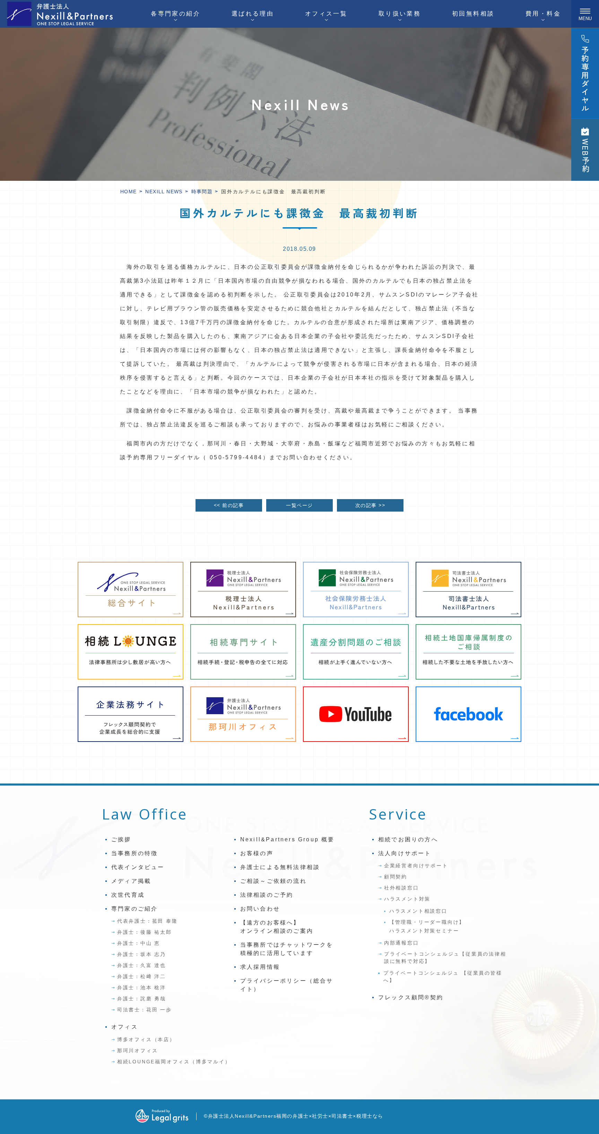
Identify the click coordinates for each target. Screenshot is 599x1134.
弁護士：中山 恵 (138, 943)
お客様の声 (257, 853)
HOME (128, 191)
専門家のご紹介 (134, 909)
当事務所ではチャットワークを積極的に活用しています (286, 949)
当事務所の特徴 (134, 853)
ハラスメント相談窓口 (418, 911)
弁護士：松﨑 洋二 (141, 976)
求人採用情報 (260, 967)
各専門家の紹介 (175, 13)
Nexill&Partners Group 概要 (287, 839)
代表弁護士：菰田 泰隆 (147, 921)
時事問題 (202, 191)
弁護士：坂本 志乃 (141, 954)
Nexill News (163, 191)
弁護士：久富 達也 (141, 965)
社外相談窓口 (401, 888)
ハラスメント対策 (407, 899)
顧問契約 (395, 876)
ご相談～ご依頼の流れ (273, 881)
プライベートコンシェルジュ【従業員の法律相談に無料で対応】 (445, 957)
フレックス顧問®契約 (410, 997)
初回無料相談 (473, 13)
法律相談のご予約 (267, 895)
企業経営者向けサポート (416, 865)
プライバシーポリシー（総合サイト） (286, 985)
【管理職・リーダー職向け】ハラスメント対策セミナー (427, 926)
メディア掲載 (131, 881)
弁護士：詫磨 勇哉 (141, 998)
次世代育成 (128, 895)
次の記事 (370, 505)
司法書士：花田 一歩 (144, 1009)
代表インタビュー (138, 867)
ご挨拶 (121, 839)
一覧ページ (299, 505)
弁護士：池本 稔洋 (141, 987)
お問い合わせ (260, 909)
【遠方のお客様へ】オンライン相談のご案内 (276, 927)
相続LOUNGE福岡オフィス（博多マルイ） (174, 1061)
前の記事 (229, 505)
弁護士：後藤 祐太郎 (144, 932)
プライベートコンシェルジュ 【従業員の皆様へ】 (442, 976)
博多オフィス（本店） (146, 1039)
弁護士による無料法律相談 (280, 867)
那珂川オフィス (137, 1050)
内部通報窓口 (401, 943)
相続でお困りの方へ (408, 839)
